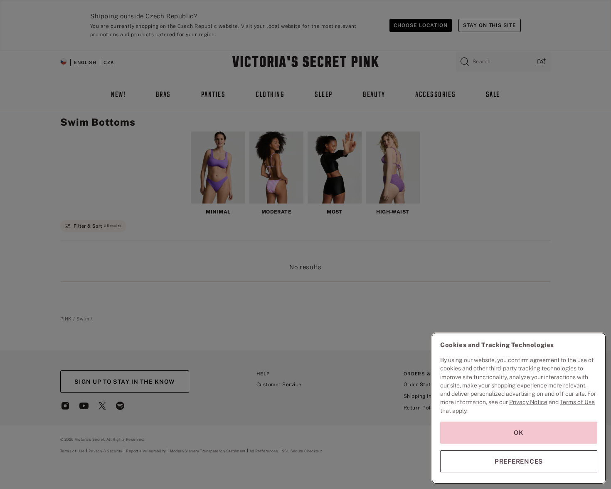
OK (519, 432)
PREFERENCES (519, 461)
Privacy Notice (528, 402)
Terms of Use (577, 402)
